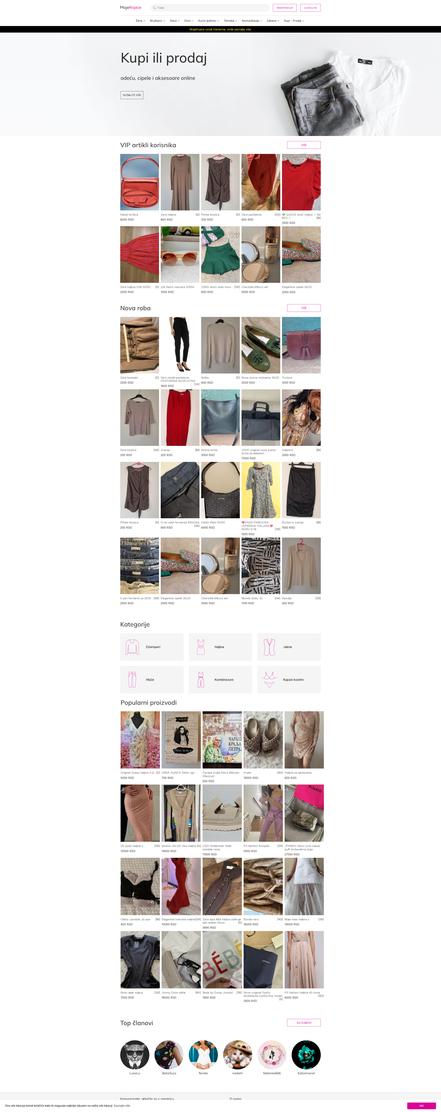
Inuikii (247, 772)
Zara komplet (129, 377)
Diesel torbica (129, 214)
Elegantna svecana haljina (178, 919)
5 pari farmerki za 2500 (135, 598)
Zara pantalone (251, 214)
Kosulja (286, 598)
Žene (139, 20)
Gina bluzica (128, 450)
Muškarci (156, 20)
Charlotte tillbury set (255, 287)
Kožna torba (209, 450)
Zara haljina (168, 214)
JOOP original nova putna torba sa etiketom (258, 451)
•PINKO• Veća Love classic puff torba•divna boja (302, 847)
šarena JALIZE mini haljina (179, 846)
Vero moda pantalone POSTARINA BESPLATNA (178, 379)
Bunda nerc (251, 919)
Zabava (271, 20)
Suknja (165, 450)
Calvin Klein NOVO (213, 522)
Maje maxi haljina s (297, 919)
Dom (187, 20)
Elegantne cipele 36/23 (297, 287)
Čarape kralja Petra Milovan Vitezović (221, 774)
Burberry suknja (292, 522)
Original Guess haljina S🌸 (138, 772)
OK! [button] (421, 1105)
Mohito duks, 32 (252, 598)
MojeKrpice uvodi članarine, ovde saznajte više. (221, 29)
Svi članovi (304, 1022)
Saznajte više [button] (122, 1105)
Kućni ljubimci (207, 20)
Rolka (205, 377)
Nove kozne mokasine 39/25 (260, 377)
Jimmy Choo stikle (174, 992)
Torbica (287, 377)
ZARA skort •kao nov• (216, 287)
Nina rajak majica (132, 992)
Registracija (285, 7)
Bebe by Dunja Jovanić (218, 992)
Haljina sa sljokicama (298, 772)
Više (304, 145)
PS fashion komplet (256, 846)
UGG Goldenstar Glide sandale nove (217, 847)
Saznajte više (132, 95)
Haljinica (287, 450)
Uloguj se (310, 7)
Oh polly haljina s (132, 846)
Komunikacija (250, 20)
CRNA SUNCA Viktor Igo (178, 772)
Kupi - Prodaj (292, 20)
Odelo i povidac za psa (135, 919)
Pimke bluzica (210, 214)
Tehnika (229, 20)
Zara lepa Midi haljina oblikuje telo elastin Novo (222, 921)
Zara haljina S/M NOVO (135, 287)
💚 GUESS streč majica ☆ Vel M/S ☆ (301, 216)
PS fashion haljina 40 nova (302, 992)
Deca (173, 20)
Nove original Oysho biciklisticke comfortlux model (263, 994)
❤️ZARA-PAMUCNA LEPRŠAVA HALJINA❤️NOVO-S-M (257, 526)
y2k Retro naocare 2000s (177, 287)
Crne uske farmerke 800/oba (180, 522)
